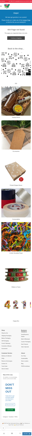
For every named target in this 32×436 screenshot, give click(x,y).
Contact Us (4, 363)
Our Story (23, 355)
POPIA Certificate (25, 366)
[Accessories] (16, 135)
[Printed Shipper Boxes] (16, 169)
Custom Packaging (25, 341)
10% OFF (26, 433)
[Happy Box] (16, 304)
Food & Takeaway (6, 343)
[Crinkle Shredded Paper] (16, 236)
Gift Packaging (5, 340)
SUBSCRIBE (10, 409)
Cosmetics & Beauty (6, 346)
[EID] (16, 67)
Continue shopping (16, 38)
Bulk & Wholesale (25, 339)
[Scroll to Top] (29, 427)
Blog (22, 363)
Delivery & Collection (7, 355)
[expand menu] (1, 6)
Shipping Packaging (6, 335)
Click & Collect (5, 368)
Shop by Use (5, 333)
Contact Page (26, 20)
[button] (20, 433)
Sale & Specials (25, 346)
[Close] (29, 433)
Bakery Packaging (6, 338)
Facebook (11, 416)
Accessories (4, 348)
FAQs (3, 358)
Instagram (5, 416)
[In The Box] (7, 6)
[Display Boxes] (16, 101)
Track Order (4, 366)
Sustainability (24, 358)
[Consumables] (16, 202)
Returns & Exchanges (7, 361)
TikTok (15, 416)
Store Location (24, 361)
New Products (24, 344)
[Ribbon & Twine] (16, 270)
